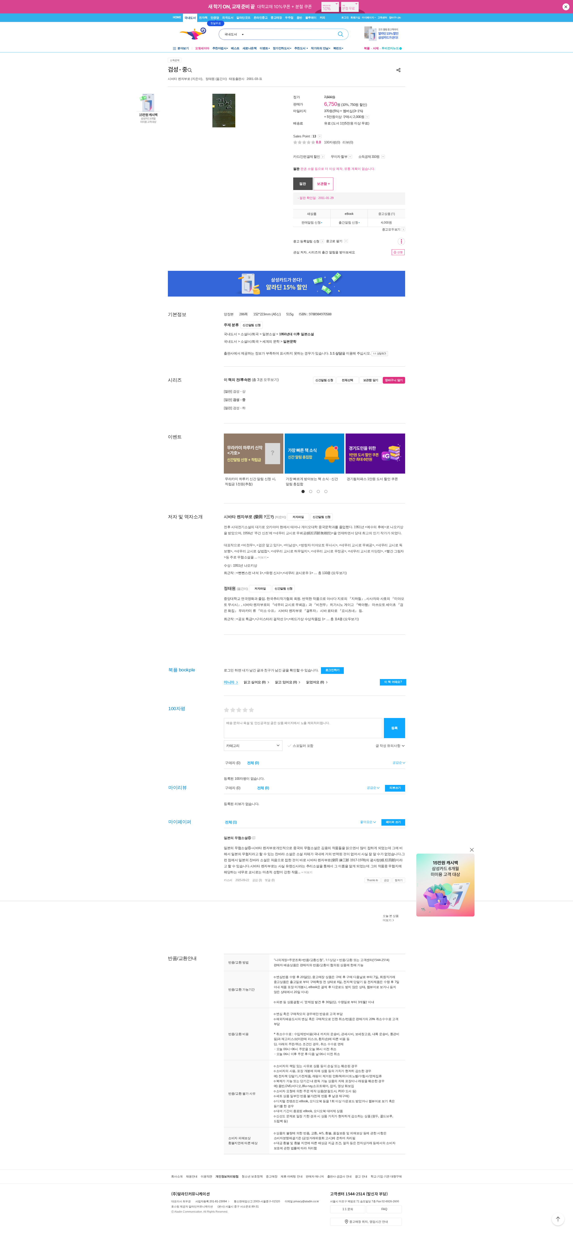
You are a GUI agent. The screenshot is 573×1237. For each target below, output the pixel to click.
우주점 (289, 17)
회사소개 (177, 1176)
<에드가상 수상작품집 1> (307, 619)
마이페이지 (368, 17)
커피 (322, 17)
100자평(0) (332, 142)
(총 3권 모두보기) (265, 380)
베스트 (235, 48)
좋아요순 (366, 822)
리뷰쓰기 (395, 787)
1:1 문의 (347, 1209)
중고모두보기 (391, 229)
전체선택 (347, 380)
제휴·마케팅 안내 (291, 1176)
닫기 (566, 6)
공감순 (372, 787)
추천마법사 (219, 48)
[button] (303, 491)
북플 (367, 48)
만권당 (215, 17)
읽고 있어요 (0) (286, 682)
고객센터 (382, 17)
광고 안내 (361, 1176)
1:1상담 (330, 960)
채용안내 (191, 1176)
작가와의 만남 (320, 48)
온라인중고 (261, 17)
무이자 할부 (339, 156)
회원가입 (355, 17)
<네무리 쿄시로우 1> (298, 573)
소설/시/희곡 (250, 334)
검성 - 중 (239, 400)
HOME (177, 17)
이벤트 (264, 48)
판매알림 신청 (311, 222)
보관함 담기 (370, 380)
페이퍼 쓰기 (393, 822)
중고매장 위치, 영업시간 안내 (368, 1221)
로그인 (345, 17)
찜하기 (399, 880)
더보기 (262, 557)
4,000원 (386, 222)
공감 (386, 880)
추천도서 (300, 48)
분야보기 (183, 48)
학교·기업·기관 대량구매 (386, 1176)
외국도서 (227, 17)
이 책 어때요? (393, 682)
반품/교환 (346, 960)
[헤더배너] (383, 33)
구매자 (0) (232, 763)
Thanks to (372, 880)
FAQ (384, 1209)
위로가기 (558, 1219)
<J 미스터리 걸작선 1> (271, 619)
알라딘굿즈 (243, 17)
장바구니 (395, 17)
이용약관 (206, 1176)
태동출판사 (236, 79)
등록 (394, 728)
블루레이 (310, 17)
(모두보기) (339, 573)
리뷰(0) (347, 142)
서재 (376, 48)
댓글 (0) (269, 880)
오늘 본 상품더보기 (391, 918)
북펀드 (337, 48)
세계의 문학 (271, 341)
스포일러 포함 (303, 746)
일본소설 (269, 334)
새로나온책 (250, 48)
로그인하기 (332, 670)
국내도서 (190, 17)
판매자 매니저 (315, 1176)
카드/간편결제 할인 (306, 156)
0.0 (319, 142)
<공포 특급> (245, 619)
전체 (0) (253, 763)
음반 (299, 17)
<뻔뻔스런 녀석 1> (249, 573)
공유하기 (398, 70)
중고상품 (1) (386, 214)
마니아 (229, 682)
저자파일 (298, 517)
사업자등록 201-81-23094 (211, 1201)
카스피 (228, 880)
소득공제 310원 (369, 156)
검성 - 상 (239, 391)
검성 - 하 (239, 408)
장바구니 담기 (394, 380)
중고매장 (276, 17)
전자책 (203, 17)
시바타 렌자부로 (179, 79)
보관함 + (323, 184)
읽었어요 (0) (315, 682)
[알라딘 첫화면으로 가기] (195, 33)
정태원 (210, 79)
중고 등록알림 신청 (306, 241)
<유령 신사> (273, 573)
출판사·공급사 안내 (339, 1176)
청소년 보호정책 (252, 1176)
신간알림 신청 (252, 325)
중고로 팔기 (334, 241)
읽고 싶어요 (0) (255, 682)
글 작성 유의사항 (388, 746)
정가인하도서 (281, 48)
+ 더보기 (306, 872)
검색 (340, 34)
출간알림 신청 (348, 222)
